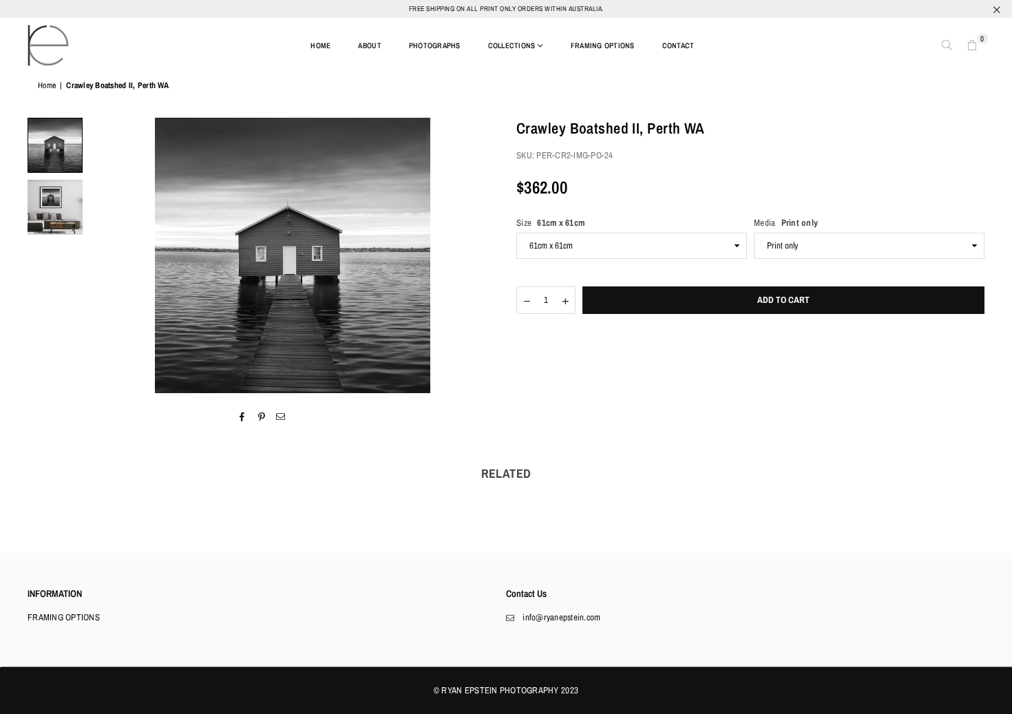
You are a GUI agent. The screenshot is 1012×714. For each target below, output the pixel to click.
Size (550, 223)
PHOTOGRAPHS (435, 45)
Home (47, 85)
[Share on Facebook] (242, 416)
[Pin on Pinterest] (262, 416)
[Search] (947, 45)
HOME (320, 45)
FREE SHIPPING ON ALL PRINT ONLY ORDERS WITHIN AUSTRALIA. (506, 8)
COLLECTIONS (512, 45)
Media (786, 223)
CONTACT (678, 45)
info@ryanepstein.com (561, 617)
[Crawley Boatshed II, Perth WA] (55, 145)
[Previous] (108, 256)
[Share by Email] (281, 416)
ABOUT (369, 45)
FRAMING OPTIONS (603, 45)
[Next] (477, 256)
